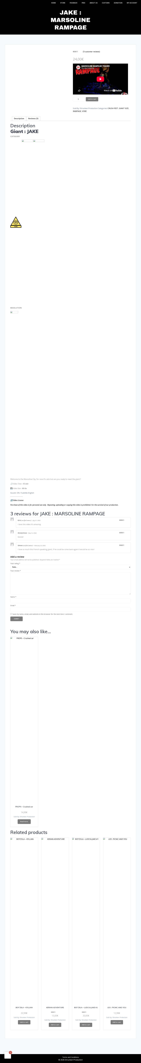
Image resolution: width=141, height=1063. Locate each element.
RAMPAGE (77, 111)
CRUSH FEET (113, 108)
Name (13, 597)
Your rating (15, 563)
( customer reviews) (91, 51)
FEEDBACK (73, 3)
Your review (15, 571)
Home (53, 3)
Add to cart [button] (24, 1022)
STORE (62, 3)
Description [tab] (19, 118)
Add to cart (92, 99)
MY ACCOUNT (132, 3)
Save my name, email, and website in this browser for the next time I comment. (43, 614)
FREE (83, 3)
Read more (24, 821)
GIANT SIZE (124, 108)
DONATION (118, 3)
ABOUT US (93, 3)
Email (13, 605)
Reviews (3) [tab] (33, 118)
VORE (84, 111)
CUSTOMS (105, 3)
